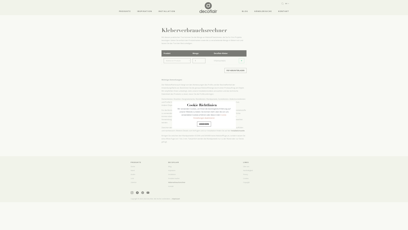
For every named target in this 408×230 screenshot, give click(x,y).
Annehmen (204, 124)
